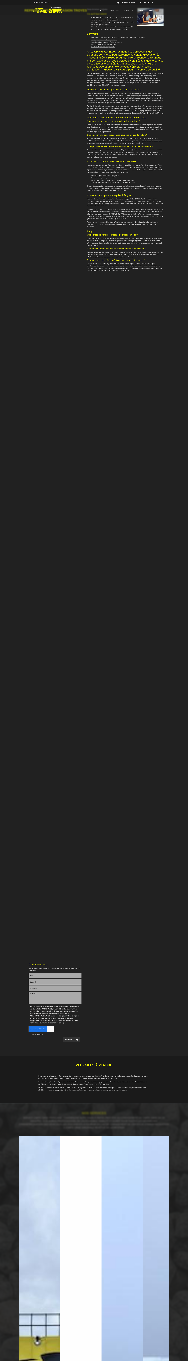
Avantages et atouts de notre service (104, 40)
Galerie (140, 10)
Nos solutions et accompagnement (103, 44)
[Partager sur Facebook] (141, 2)
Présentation (114, 10)
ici (63, 1023)
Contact (151, 10)
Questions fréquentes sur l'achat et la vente (106, 42)
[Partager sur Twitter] (149, 2)
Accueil (102, 10)
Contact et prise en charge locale (103, 47)
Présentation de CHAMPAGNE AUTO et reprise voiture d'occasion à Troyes (118, 37)
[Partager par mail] (152, 2)
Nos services (128, 10)
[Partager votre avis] (145, 2)
